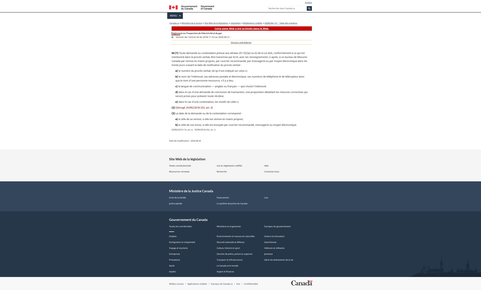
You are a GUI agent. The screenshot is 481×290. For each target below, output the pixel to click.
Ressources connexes (179, 171)
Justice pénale (175, 203)
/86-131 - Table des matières (281, 23)
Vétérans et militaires (274, 248)
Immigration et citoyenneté (182, 242)
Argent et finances (225, 271)
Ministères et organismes (229, 226)
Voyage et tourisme (178, 248)
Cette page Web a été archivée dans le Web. (242, 28)
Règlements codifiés (252, 23)
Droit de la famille (177, 197)
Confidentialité (251, 283)
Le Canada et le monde (227, 265)
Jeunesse (268, 254)
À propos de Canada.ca (222, 283)
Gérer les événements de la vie (278, 259)
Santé (171, 265)
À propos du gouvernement (277, 226)
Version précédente (241, 42)
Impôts (172, 271)
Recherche (222, 171)
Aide (266, 165)
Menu (176, 15)
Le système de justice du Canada (232, 203)
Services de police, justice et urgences (234, 254)
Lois (266, 197)
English (308, 2)
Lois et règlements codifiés (229, 165)
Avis (238, 283)
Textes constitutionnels (180, 165)
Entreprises (174, 254)
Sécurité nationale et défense (230, 242)
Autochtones (270, 242)
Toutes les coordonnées (180, 226)
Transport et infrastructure (230, 259)
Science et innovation (274, 236)
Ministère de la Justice (192, 23)
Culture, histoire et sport (228, 248)
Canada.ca (174, 23)
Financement (223, 197)
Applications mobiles (197, 283)
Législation (235, 23)
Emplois (173, 236)
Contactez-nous (271, 171)
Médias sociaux (176, 283)
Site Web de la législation (216, 23)
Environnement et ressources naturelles (236, 236)
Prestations (174, 259)
